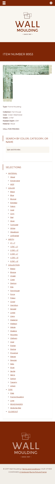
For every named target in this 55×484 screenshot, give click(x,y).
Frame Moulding (17, 397)
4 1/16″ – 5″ (14, 258)
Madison (13, 323)
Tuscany (13, 382)
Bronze (13, 199)
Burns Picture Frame (38, 472)
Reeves (13, 356)
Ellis (11, 287)
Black (12, 192)
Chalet (13, 276)
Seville (12, 371)
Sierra (12, 375)
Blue (12, 195)
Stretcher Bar (15, 408)
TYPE (10, 389)
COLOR (11, 188)
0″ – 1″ (12, 243)
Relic (12, 364)
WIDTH (11, 239)
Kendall (13, 309)
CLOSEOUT (13, 411)
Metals (13, 327)
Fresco (12, 298)
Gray (12, 214)
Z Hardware (24, 472)
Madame (13, 320)
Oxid (12, 342)
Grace (12, 301)
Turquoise (14, 225)
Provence (14, 353)
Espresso (13, 203)
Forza (12, 294)
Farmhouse (15, 290)
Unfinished (14, 236)
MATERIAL (12, 173)
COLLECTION (14, 265)
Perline (13, 349)
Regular (13, 360)
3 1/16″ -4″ (14, 254)
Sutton (13, 378)
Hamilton (14, 305)
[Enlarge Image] (27, 64)
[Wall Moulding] (27, 36)
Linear (12, 312)
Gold (12, 210)
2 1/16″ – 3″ (14, 250)
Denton (13, 283)
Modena (13, 331)
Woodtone (14, 232)
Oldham (13, 338)
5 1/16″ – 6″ (14, 261)
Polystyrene (15, 181)
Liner (12, 400)
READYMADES (16, 404)
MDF (12, 184)
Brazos (13, 272)
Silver (12, 221)
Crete (12, 280)
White (12, 228)
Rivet (12, 367)
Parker (13, 345)
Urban (13, 386)
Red (11, 217)
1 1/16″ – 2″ (14, 247)
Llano (12, 316)
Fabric (12, 206)
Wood (12, 177)
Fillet (12, 393)
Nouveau (14, 334)
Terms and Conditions (31, 469)
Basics (12, 269)
